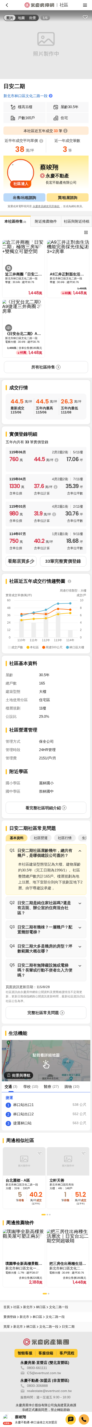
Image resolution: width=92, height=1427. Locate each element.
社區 (16, 1307)
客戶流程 (67, 1353)
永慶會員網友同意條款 (46, 206)
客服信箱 (46, 1353)
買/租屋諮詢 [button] (67, 197)
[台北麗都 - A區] (24, 1178)
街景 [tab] (32, 18)
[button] (46, 853)
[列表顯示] (86, 232)
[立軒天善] (68, 1178)
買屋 (6, 1326)
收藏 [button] (85, 17)
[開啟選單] (85, 5)
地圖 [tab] (21, 18)
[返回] (6, 5)
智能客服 (25, 1353)
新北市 (28, 1307)
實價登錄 (9, 1317)
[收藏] (39, 1153)
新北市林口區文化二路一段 (25, 96)
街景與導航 (21, 1075)
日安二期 (68, 1326)
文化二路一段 (58, 1307)
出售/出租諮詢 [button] (24, 197)
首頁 (6, 1307)
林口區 (41, 1307)
